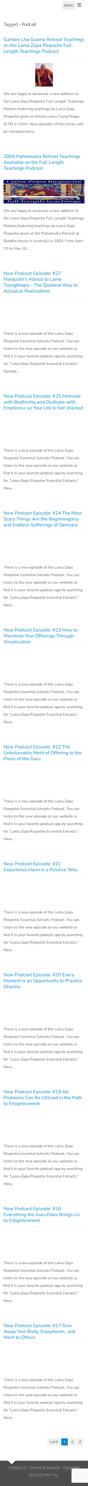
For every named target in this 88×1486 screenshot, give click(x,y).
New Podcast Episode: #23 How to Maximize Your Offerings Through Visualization (41, 636)
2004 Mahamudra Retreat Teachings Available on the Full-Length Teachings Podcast (42, 162)
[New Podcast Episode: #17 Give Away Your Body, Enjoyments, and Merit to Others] (44, 1361)
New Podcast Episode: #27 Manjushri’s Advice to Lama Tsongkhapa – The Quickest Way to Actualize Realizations (41, 282)
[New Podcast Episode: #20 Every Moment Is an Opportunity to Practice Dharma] (44, 1010)
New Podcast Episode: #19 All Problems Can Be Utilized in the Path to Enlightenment (43, 1098)
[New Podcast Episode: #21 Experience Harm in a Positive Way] (44, 893)
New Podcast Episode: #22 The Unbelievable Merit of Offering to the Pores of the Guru (43, 753)
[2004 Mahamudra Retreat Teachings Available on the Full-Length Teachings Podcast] (44, 191)
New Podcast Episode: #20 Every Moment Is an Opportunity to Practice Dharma (43, 981)
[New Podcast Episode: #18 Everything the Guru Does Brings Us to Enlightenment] (44, 1244)
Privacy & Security (45, 1467)
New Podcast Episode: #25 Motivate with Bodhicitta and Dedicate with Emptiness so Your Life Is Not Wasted (43, 402)
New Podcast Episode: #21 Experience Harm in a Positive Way (41, 867)
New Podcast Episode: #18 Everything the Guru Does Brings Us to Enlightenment (42, 1214)
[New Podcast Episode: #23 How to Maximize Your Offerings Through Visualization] (44, 665)
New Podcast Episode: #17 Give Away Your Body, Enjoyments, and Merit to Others (39, 1331)
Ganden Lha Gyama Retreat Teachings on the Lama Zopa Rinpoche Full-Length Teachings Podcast (44, 45)
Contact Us (18, 1467)
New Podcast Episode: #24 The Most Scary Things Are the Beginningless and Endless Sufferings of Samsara (43, 519)
